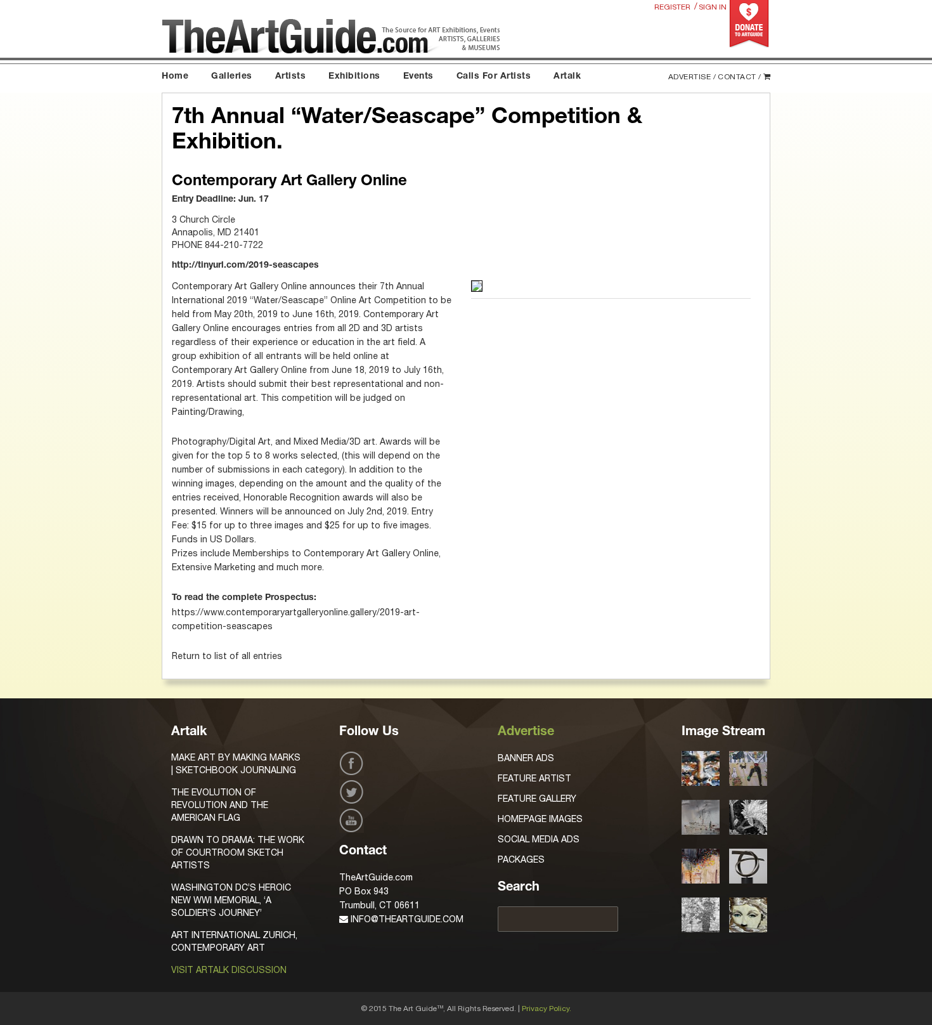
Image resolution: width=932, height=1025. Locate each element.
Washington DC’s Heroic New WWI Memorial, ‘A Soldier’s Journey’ (231, 900)
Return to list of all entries (227, 656)
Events (418, 76)
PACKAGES (521, 859)
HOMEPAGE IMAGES (540, 819)
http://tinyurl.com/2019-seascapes (245, 265)
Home (175, 76)
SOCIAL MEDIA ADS (538, 839)
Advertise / (692, 76)
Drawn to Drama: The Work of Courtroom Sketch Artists (237, 852)
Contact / (739, 76)
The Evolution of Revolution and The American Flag (219, 805)
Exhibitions (354, 76)
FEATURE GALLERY (537, 798)
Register (672, 7)
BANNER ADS (526, 758)
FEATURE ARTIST (534, 778)
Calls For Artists (493, 76)
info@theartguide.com (405, 919)
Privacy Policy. (546, 1008)
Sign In (713, 7)
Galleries (231, 76)
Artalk (567, 76)
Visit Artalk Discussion (229, 970)
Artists (290, 76)
